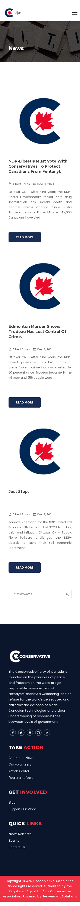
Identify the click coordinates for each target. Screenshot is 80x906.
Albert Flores (21, 184)
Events (14, 840)
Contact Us (17, 847)
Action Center (19, 771)
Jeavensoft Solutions (59, 896)
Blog (12, 802)
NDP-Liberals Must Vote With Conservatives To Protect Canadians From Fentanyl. (38, 166)
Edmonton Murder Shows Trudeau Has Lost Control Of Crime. (37, 331)
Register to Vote (21, 778)
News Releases (20, 834)
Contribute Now (20, 758)
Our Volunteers (20, 764)
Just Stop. (19, 491)
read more (24, 237)
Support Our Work (22, 809)
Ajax (18, 12)
